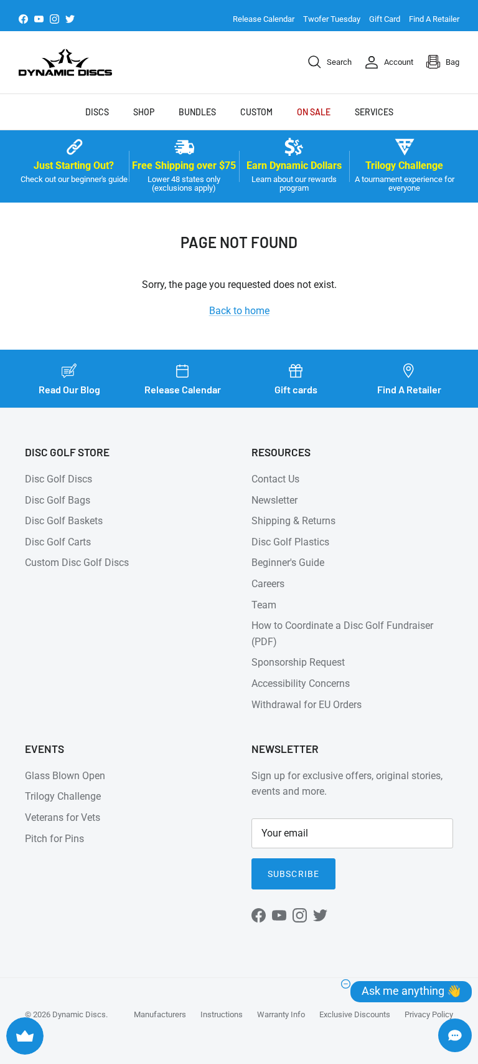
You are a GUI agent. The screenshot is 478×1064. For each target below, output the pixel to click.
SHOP (143, 112)
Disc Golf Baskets (64, 521)
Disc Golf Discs (58, 479)
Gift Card (384, 19)
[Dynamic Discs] (65, 62)
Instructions (221, 1014)
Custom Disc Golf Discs (77, 562)
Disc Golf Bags (57, 500)
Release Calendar (263, 19)
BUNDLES (197, 112)
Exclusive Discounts (354, 1014)
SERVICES (374, 112)
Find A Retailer (434, 19)
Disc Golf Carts (58, 542)
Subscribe (293, 874)
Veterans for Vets (62, 817)
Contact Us (275, 479)
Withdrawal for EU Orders (306, 705)
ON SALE (313, 112)
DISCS (97, 112)
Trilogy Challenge (63, 796)
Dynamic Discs (79, 1014)
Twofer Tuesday (331, 19)
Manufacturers (160, 1014)
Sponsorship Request (298, 662)
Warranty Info (281, 1014)
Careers (267, 584)
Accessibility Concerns (300, 683)
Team (263, 605)
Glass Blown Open (65, 776)
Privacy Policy (429, 1014)
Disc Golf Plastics (290, 542)
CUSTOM (256, 112)
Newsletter (274, 500)
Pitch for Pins (54, 839)
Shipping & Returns (293, 521)
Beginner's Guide (287, 562)
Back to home (239, 311)
